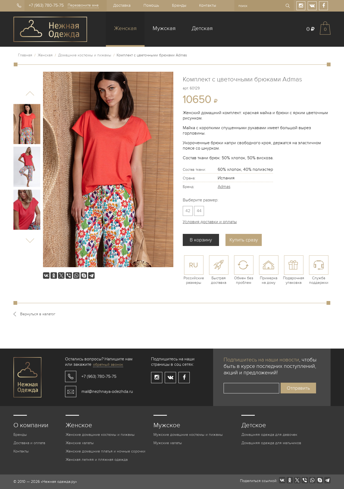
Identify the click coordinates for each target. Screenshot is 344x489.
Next (30, 240)
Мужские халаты (167, 443)
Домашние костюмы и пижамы (84, 55)
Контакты (207, 5)
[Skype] (84, 275)
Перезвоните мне (83, 5)
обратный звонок (108, 364)
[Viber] (69, 275)
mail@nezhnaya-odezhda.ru (107, 391)
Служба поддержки (318, 280)
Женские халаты (80, 443)
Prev (30, 93)
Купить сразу (244, 240)
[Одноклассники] (54, 275)
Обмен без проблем (243, 280)
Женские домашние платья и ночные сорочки (105, 451)
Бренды (179, 5)
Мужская (164, 28)
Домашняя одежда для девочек (269, 434)
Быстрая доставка (218, 280)
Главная (25, 55)
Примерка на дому (268, 280)
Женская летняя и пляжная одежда (97, 459)
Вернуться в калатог (37, 314)
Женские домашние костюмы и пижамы (100, 434)
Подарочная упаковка (293, 280)
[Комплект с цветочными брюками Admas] (26, 124)
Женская (125, 28)
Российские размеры (194, 280)
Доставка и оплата (29, 443)
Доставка (122, 5)
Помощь (151, 5)
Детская (202, 28)
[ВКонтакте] (46, 275)
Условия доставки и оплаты (210, 221)
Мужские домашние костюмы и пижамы (188, 434)
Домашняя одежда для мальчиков (271, 443)
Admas (224, 186)
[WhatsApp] (76, 275)
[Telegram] (91, 275)
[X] (61, 275)
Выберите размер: (200, 200)
